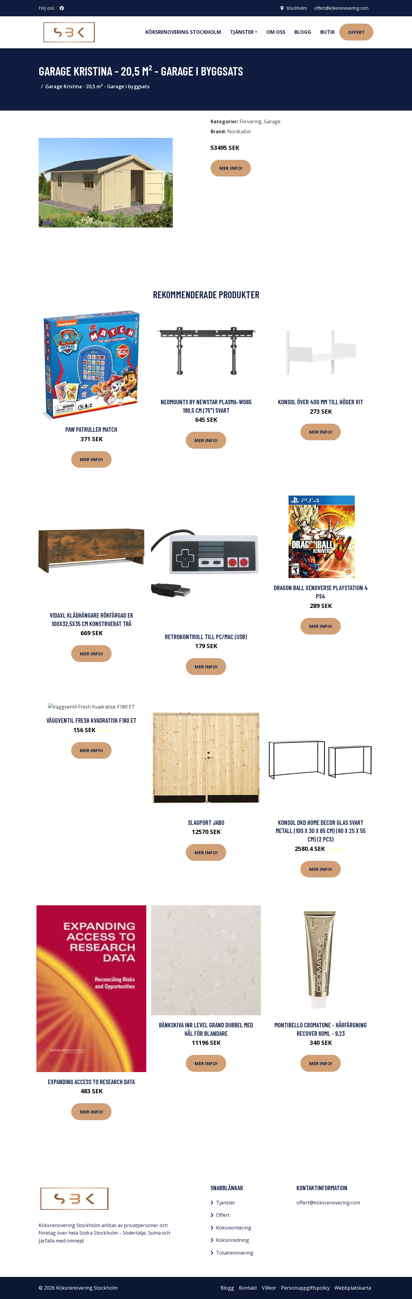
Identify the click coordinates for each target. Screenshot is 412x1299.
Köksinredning (232, 1240)
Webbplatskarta (352, 1287)
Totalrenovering (234, 1252)
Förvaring (250, 121)
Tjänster (225, 1202)
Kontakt (248, 1287)
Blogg (302, 32)
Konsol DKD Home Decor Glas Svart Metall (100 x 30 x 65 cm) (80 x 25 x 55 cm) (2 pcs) (321, 831)
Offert (356, 32)
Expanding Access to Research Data (91, 1081)
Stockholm (296, 8)
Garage (272, 121)
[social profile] (61, 8)
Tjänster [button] (242, 32)
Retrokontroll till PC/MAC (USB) (206, 636)
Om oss (275, 32)
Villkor (269, 1287)
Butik (327, 32)
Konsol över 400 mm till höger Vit (320, 402)
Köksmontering (233, 1227)
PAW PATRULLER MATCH (91, 429)
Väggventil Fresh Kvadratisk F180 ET (91, 720)
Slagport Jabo (206, 822)
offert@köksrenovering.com (341, 8)
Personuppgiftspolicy (305, 1287)
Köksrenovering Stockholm (183, 32)
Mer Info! (230, 168)
